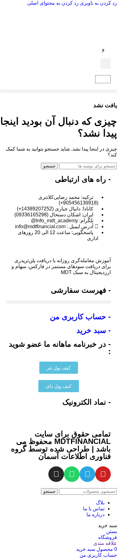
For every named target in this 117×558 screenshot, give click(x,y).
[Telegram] (87, 474)
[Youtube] (103, 474)
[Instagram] (56, 474)
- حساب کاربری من (80, 316)
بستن (111, 531)
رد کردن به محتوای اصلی (53, 3)
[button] (105, 63)
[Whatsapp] (72, 474)
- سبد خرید (93, 330)
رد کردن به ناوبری (98, 3)
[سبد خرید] (103, 79)
